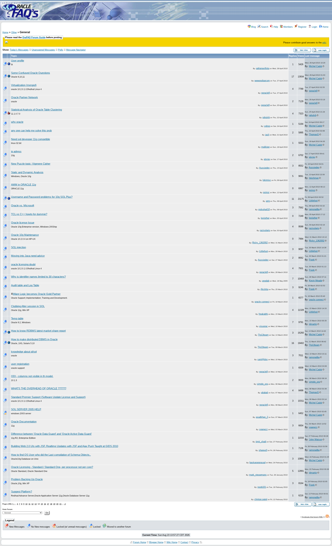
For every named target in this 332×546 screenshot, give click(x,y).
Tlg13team (263, 335)
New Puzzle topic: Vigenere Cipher (30, 163)
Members (288, 27)
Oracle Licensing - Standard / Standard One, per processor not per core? (52, 467)
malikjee (265, 147)
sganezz (263, 429)
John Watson (315, 439)
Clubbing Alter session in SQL (28, 306)
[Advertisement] (186, 11)
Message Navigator (76, 50)
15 (42, 504)
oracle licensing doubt (23, 264)
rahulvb (266, 117)
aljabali (264, 392)
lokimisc (267, 180)
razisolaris (265, 230)
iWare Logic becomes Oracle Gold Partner (37, 294)
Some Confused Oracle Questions (30, 73)
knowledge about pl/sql (24, 351)
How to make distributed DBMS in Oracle (34, 339)
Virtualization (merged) (23, 85)
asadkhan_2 (262, 417)
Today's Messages (19, 50)
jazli (267, 134)
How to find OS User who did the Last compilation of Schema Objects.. (51, 454)
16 (45, 504)
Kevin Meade (315, 280)
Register (301, 27)
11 (29, 504)
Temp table (17, 318)
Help (275, 27)
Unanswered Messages (43, 50)
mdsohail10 (264, 209)
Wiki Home (172, 542)
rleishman (314, 178)
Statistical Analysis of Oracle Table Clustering (36, 109)
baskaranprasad (257, 462)
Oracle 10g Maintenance (25, 235)
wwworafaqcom (262, 80)
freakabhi (263, 314)
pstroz (266, 192)
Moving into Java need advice (28, 255)
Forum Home (139, 542)
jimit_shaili (261, 441)
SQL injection (18, 247)
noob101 (261, 487)
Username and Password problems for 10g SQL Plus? (41, 197)
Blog (253, 27)
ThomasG (314, 134)
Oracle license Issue (22, 222)
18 (51, 504)
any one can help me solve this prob (31, 130)
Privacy (195, 542)
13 (36, 504)
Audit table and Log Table (25, 285)
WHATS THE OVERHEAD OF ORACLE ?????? (38, 388)
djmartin (313, 324)
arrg (268, 201)
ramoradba (314, 209)
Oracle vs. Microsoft (22, 205)
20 (57, 504)
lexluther (265, 218)
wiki (324, 42)
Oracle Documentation (23, 421)
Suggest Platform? (21, 491)
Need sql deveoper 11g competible (30, 139)
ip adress (16, 151)
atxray (267, 159)
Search (264, 27)
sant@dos (262, 359)
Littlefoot (313, 200)
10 (26, 504)
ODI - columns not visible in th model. (32, 376)
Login (314, 27)
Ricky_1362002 (260, 242)
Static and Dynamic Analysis (27, 172)
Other (14, 32)
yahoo (267, 126)
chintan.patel (260, 499)
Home (325, 27)
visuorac (263, 326)
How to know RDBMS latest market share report (38, 330)
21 (60, 504)
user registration (20, 364)
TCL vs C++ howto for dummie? (29, 214)
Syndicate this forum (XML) (312, 517)
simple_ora (262, 384)
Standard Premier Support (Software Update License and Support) (48, 397)
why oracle (17, 122)
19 (54, 504)
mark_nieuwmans (258, 474)
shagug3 (263, 450)
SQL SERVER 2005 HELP (26, 409)
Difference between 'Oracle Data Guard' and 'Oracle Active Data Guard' (51, 434)
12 (32, 504)
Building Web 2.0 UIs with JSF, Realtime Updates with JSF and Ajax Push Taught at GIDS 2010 (64, 446)
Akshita (264, 289)
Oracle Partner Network (24, 97)
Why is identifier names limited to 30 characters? (38, 276)
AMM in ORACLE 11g (23, 184)
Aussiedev (264, 168)
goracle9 (265, 93)
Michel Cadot (315, 66)
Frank (312, 259)
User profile (17, 60)
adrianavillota (262, 68)
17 (48, 504)
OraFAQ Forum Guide (33, 37)
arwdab (265, 280)
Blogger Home (156, 542)
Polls (60, 50)
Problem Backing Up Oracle (27, 479)
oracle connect (262, 301)
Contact (184, 542)
